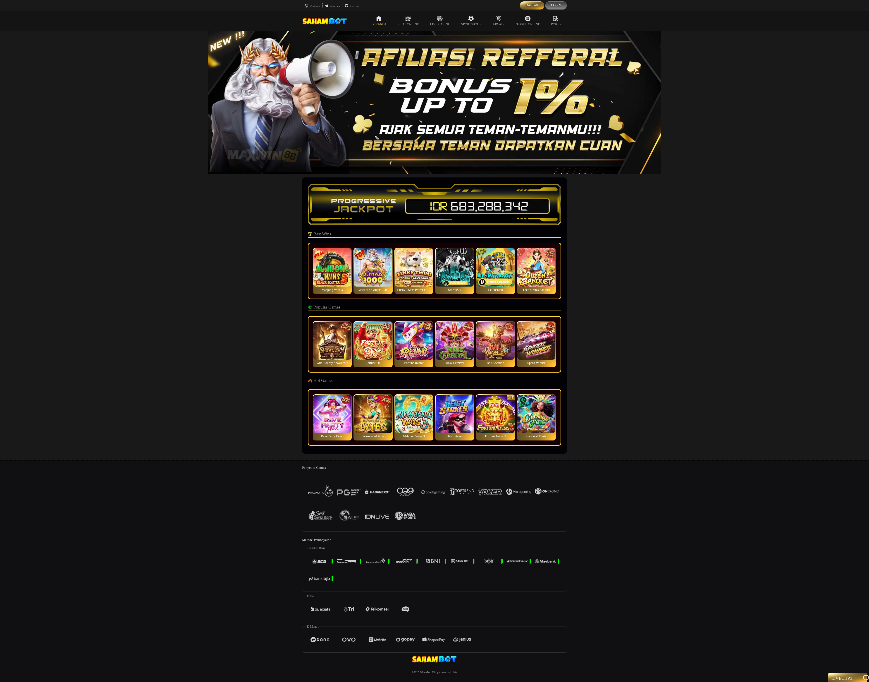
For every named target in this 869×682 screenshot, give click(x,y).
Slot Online (408, 24)
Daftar (532, 5)
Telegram (334, 6)
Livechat (354, 6)
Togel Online (528, 24)
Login (556, 5)
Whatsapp (314, 6)
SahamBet (425, 672)
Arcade (499, 24)
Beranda (379, 24)
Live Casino (440, 24)
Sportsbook (471, 24)
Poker (556, 24)
